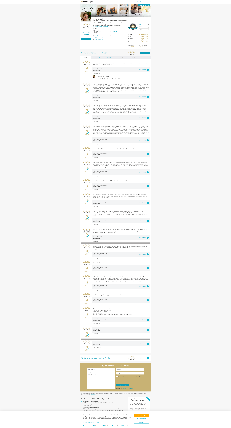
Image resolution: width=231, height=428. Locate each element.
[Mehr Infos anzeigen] (133, 26)
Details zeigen (123, 425)
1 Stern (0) (145, 57)
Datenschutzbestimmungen (93, 422)
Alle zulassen (141, 415)
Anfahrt (96, 35)
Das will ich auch (140, 1)
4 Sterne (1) (109, 57)
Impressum (85, 422)
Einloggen (147, 2)
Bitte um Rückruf (121, 376)
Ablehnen (141, 422)
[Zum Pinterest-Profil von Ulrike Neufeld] (111, 36)
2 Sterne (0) (133, 57)
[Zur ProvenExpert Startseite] (87, 2)
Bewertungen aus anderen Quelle (86, 32)
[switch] (94, 425)
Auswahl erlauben (141, 418)
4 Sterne (140, 24)
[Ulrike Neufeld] (86, 16)
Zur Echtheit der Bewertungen (86, 35)
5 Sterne (140, 23)
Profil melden (93, 394)
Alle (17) (85, 57)
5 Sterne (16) (97, 57)
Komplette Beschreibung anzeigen (100, 26)
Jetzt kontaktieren (144, 5)
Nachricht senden (123, 385)
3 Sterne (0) (121, 57)
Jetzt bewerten (86, 39)
